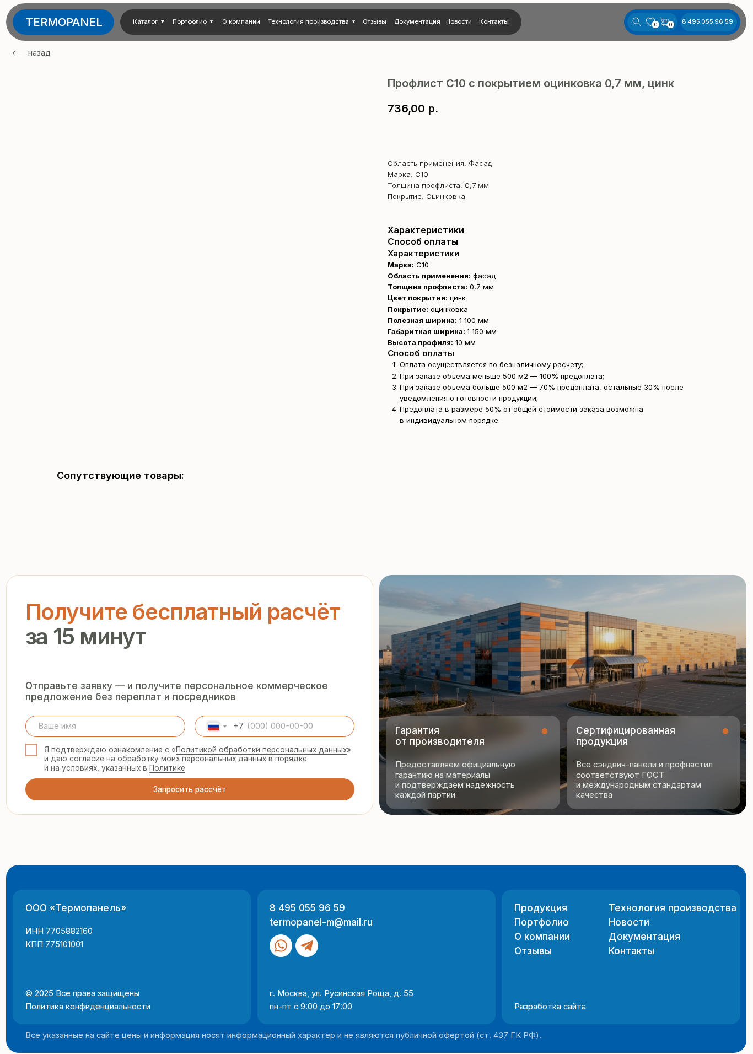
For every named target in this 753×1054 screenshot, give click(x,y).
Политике (167, 767)
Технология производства (672, 907)
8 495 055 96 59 (307, 907)
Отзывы (533, 950)
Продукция (540, 907)
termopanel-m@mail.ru (321, 922)
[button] (151, 21)
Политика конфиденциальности (87, 1007)
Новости (629, 922)
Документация (644, 936)
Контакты (631, 950)
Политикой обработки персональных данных (261, 749)
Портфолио (541, 922)
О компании (542, 936)
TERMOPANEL (64, 22)
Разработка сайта (550, 1007)
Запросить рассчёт (189, 789)
